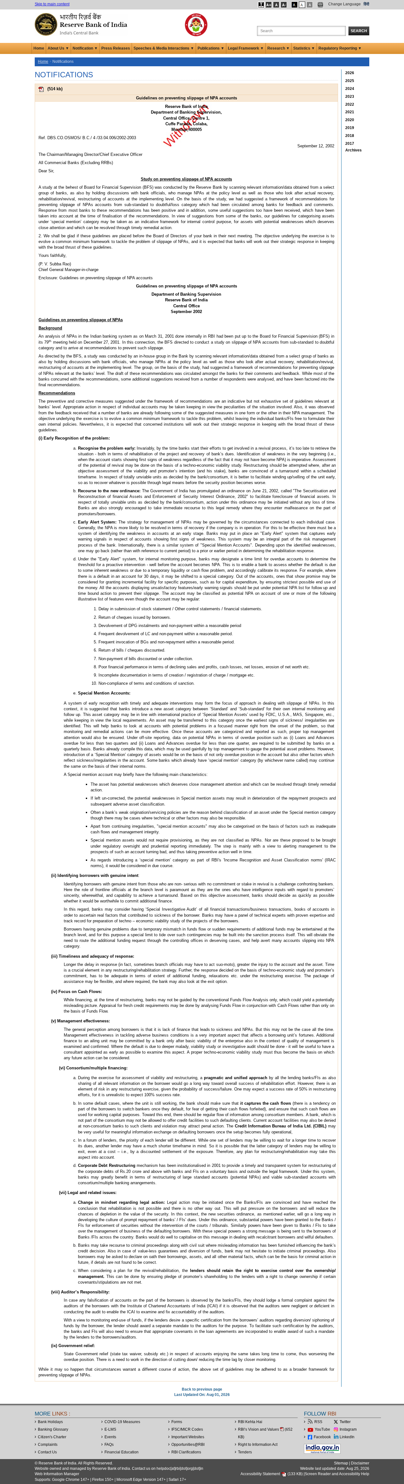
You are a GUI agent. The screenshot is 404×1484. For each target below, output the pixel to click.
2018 (349, 135)
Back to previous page (202, 1389)
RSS (318, 1422)
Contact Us (47, 1452)
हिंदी (366, 4)
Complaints (47, 1444)
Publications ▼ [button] (211, 48)
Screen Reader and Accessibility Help (337, 1474)
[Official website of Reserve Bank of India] (82, 24)
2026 (349, 73)
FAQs (109, 1444)
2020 (349, 120)
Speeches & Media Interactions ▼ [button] (164, 48)
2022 (349, 104)
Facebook (322, 1437)
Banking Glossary (53, 1429)
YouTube (322, 1429)
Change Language (344, 4)
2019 (349, 128)
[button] (261, 5)
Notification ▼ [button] (85, 48)
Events (110, 1437)
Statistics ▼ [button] (304, 48)
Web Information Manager (57, 1474)
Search (359, 31)
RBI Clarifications (186, 1452)
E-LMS (110, 1429)
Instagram (348, 1429)
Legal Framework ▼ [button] (246, 48)
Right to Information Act (257, 1444)
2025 (349, 81)
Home (38, 48)
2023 (349, 96)
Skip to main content (52, 4)
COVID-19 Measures (122, 1422)
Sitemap (341, 1463)
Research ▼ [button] (278, 48)
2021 (349, 112)
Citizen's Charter (52, 1437)
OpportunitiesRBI (188, 1444)
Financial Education (121, 1452)
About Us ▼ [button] (58, 48)
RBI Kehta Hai (250, 1422)
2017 (349, 143)
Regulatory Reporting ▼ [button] (340, 48)
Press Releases (115, 48)
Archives (353, 150)
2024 (349, 88)
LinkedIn (347, 1437)
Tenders (245, 1452)
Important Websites (187, 1437)
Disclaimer (360, 1463)
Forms (176, 1422)
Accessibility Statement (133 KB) (272, 1474)
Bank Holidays (50, 1422)
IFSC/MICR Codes (187, 1429)
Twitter (345, 1422)
